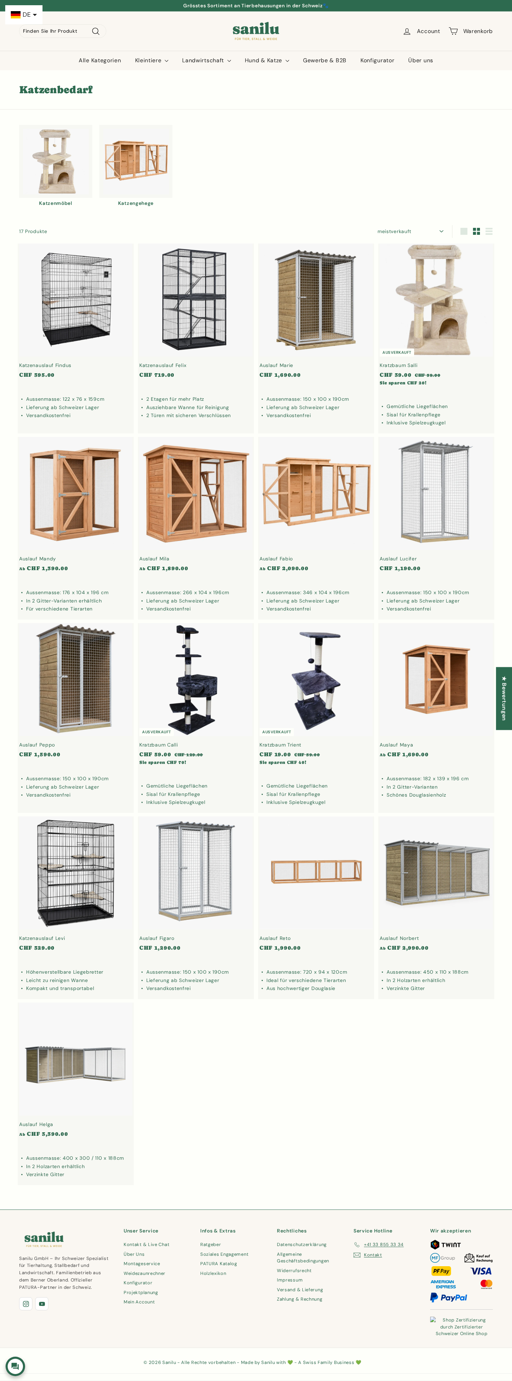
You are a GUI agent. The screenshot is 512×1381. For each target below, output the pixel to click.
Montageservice (142, 1264)
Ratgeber (210, 1244)
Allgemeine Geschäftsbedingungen (303, 1257)
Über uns (420, 60)
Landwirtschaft (204, 60)
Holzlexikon (213, 1273)
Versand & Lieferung (300, 1290)
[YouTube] (41, 1303)
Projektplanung (141, 1292)
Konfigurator (377, 60)
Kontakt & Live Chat (146, 1244)
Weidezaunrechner (144, 1273)
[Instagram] (25, 1303)
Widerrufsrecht (294, 1271)
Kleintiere (149, 60)
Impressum (290, 1280)
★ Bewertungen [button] (504, 698)
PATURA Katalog (218, 1264)
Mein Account (139, 1302)
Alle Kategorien (100, 60)
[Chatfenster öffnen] (15, 1366)
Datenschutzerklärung (302, 1244)
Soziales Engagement (224, 1254)
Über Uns (134, 1254)
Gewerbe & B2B (325, 60)
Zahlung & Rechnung (300, 1299)
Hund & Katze (264, 60)
